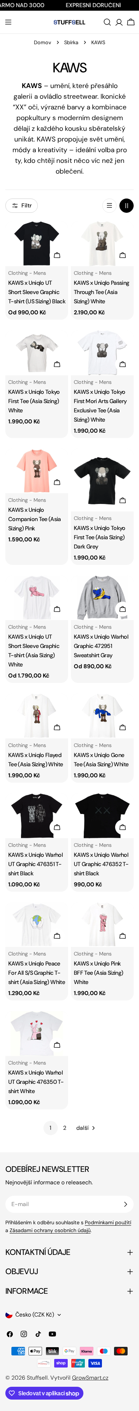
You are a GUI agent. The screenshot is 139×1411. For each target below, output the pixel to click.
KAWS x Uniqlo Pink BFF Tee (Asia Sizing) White (98, 973)
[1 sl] (109, 206)
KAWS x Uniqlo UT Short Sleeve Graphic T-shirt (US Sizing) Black (36, 292)
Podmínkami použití (108, 1222)
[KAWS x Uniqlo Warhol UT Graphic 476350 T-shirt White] (36, 1033)
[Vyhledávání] (107, 22)
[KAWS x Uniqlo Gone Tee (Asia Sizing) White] (102, 716)
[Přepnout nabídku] (8, 22)
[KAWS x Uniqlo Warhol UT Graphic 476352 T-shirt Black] (102, 815)
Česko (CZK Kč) (34, 1314)
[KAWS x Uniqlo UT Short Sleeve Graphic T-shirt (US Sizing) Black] (36, 243)
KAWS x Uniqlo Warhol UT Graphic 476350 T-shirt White (35, 1082)
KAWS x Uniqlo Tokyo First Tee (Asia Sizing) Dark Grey (99, 537)
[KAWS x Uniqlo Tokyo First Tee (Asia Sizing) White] (36, 352)
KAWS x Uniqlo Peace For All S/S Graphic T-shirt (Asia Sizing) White (36, 973)
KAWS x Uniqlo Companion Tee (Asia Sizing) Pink (34, 519)
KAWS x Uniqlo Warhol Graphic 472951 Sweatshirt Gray (101, 646)
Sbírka (71, 42)
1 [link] (50, 1128)
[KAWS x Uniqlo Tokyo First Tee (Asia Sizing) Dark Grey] (102, 480)
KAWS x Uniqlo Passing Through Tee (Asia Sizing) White (101, 292)
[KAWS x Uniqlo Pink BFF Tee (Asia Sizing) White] (102, 924)
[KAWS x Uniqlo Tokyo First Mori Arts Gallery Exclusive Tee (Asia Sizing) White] (102, 352)
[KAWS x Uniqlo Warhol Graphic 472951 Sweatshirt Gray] (102, 598)
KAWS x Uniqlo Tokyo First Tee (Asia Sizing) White (34, 401)
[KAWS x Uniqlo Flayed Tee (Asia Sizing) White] (36, 716)
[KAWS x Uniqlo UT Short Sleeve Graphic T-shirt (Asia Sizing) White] (36, 598)
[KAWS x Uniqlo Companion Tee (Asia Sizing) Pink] (36, 471)
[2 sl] (126, 206)
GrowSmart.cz (90, 1377)
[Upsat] (125, 1204)
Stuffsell (37, 1377)
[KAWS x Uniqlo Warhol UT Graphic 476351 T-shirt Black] (36, 815)
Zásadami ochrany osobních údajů (50, 1230)
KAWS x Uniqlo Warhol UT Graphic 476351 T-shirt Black (35, 864)
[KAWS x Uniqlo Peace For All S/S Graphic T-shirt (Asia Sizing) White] (36, 924)
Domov (42, 42)
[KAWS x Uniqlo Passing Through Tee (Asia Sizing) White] (102, 243)
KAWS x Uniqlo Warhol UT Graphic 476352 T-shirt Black (101, 864)
